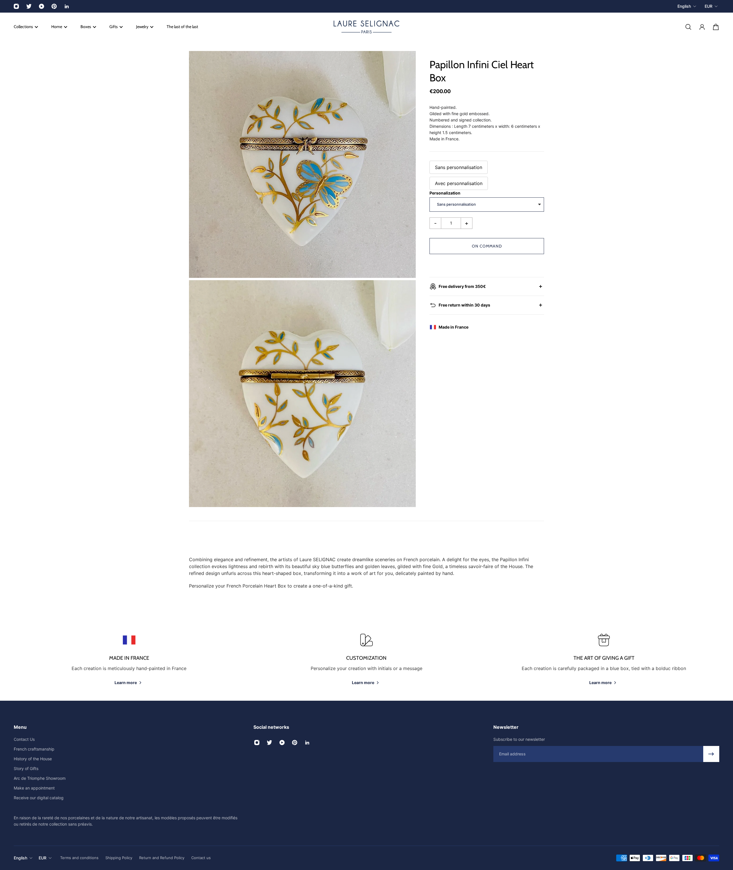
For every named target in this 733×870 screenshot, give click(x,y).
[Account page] (702, 27)
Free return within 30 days (464, 305)
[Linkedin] (66, 6)
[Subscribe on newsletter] (711, 754)
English (684, 6)
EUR (708, 6)
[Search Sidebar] (688, 27)
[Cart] (716, 27)
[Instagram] (16, 6)
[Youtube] (41, 6)
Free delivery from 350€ (462, 286)
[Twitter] (29, 6)
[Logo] (366, 27)
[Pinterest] (54, 6)
